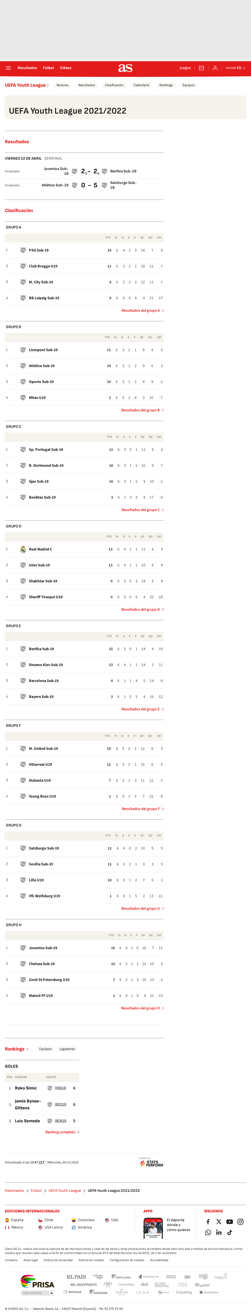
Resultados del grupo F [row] (141, 809)
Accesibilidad (159, 1260)
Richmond (72, 1292)
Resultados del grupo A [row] (141, 310)
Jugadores (67, 1049)
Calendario (142, 85)
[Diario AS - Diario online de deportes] (125, 68)
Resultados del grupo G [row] (140, 908)
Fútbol (48, 68)
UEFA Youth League (25, 85)
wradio (108, 1285)
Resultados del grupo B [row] (140, 410)
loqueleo (184, 1293)
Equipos (189, 85)
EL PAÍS (76, 1276)
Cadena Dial (144, 1285)
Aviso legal (31, 1260)
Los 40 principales (98, 1276)
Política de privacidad (58, 1260)
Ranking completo (58, 1133)
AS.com (187, 1276)
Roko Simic (26, 1088)
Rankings (166, 85)
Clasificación (114, 85)
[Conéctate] (215, 68)
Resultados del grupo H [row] (140, 1008)
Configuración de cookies (127, 1260)
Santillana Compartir (148, 1276)
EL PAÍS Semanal (162, 1285)
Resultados (27, 68)
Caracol (221, 1276)
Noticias (63, 85)
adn (203, 1276)
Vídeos (66, 68)
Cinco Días (127, 1285)
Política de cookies (91, 1260)
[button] (38, 1293)
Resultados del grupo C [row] (141, 510)
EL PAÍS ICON (142, 1293)
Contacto (11, 1260)
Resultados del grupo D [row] (140, 609)
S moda (163, 1293)
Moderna (98, 1293)
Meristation (208, 1293)
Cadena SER (171, 1276)
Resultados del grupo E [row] (141, 709)
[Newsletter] (201, 68)
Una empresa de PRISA (37, 1281)
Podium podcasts (121, 1293)
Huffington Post (83, 1285)
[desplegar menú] (8, 68)
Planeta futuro (182, 1285)
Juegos (185, 68)
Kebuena (202, 1285)
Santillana (121, 1276)
